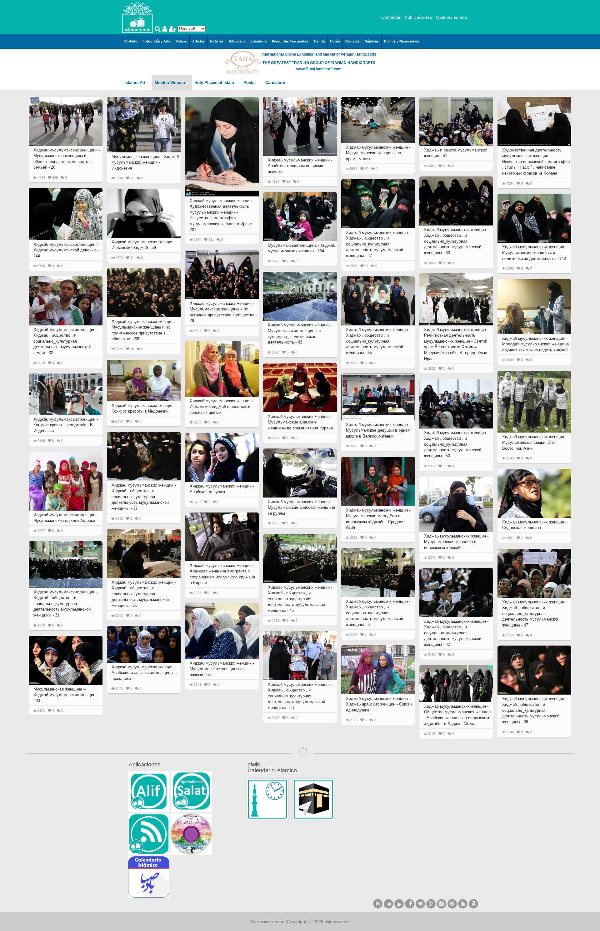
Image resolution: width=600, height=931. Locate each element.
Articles (198, 41)
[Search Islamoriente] (158, 29)
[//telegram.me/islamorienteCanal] (388, 904)
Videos (181, 41)
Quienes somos (451, 17)
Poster (250, 82)
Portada (130, 41)
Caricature (275, 82)
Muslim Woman (170, 82)
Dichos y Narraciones (401, 41)
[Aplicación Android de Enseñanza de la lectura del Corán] (148, 791)
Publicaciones (418, 17)
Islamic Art (135, 82)
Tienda (319, 41)
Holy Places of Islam (214, 82)
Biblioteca (237, 41)
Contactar (391, 17)
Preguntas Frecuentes (290, 41)
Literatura (259, 41)
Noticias (216, 41)
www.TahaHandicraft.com (319, 69)
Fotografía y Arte (156, 41)
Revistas (352, 41)
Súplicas (372, 41)
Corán (335, 41)
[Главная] (137, 16)
